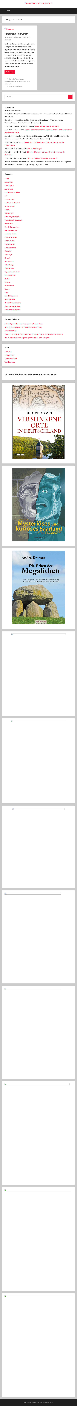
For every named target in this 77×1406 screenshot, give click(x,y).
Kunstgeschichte (10, 248)
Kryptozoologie (21, 81)
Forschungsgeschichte (12, 217)
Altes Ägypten (19, 79)
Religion (7, 282)
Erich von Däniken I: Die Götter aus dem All (42, 158)
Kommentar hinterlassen (14, 86)
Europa (7, 210)
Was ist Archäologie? (34, 149)
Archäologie (10, 79)
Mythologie (8, 254)
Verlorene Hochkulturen (13, 306)
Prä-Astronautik (10, 275)
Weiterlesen (9, 72)
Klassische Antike (11, 237)
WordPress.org (10, 362)
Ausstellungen (9, 199)
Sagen (7, 292)
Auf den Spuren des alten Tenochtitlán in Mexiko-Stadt (23, 324)
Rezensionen (9, 286)
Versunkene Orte (10, 331)
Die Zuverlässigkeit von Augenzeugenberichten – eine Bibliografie (27, 338)
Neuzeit (7, 258)
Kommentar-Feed (11, 359)
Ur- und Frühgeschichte (13, 303)
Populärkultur (9, 268)
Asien (6, 196)
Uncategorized (10, 299)
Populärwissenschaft (12, 272)
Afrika (7, 179)
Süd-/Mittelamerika (11, 296)
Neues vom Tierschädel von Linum (47, 126)
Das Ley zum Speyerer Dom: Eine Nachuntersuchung (23, 327)
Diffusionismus (10, 206)
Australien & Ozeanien (12, 203)
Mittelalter (8, 251)
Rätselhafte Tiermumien (16, 33)
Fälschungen (9, 213)
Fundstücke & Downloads (13, 220)
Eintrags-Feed (9, 355)
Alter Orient (9, 182)
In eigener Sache (10, 234)
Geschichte (8, 223)
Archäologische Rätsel (12, 192)
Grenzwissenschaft (10, 81)
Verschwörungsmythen (12, 310)
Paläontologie (9, 265)
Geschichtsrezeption (12, 227)
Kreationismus (10, 241)
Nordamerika (9, 261)
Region (7, 279)
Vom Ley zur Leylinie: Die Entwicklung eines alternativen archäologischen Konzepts (34, 334)
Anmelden (8, 352)
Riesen (7, 289)
